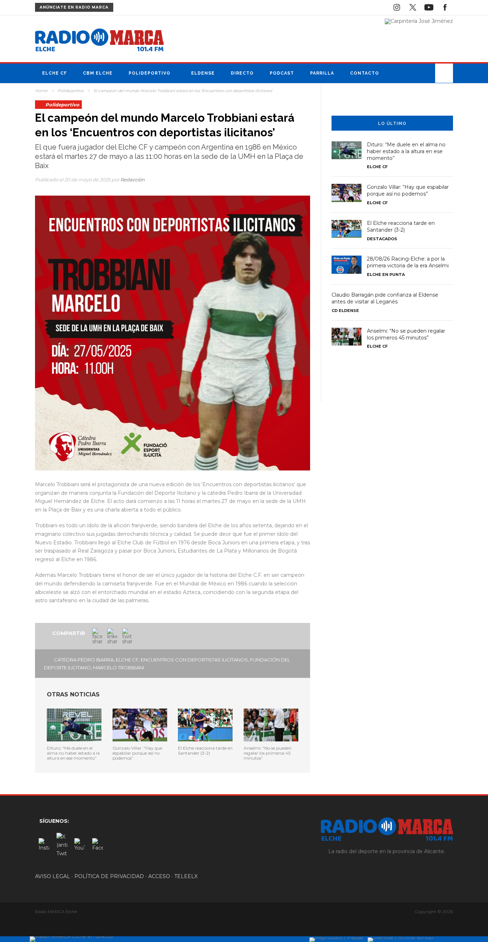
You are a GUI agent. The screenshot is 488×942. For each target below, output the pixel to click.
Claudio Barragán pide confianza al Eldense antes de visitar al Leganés (385, 298)
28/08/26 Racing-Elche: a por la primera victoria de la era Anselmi (408, 262)
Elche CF (54, 73)
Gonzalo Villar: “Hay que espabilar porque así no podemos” (137, 753)
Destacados (382, 238)
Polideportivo (149, 73)
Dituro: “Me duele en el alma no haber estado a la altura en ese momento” (73, 753)
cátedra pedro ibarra (84, 660)
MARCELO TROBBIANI (118, 667)
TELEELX (186, 876)
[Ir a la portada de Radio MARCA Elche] (99, 41)
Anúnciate (74, 7)
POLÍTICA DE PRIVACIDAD (109, 876)
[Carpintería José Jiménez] (419, 21)
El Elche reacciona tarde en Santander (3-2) (205, 750)
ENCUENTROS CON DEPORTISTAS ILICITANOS (194, 660)
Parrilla (322, 73)
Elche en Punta (386, 274)
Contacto (364, 73)
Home (41, 90)
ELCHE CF (127, 660)
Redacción (132, 179)
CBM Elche (98, 73)
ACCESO (159, 876)
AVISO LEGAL (52, 876)
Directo (242, 73)
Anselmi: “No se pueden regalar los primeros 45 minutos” (268, 753)
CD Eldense (345, 310)
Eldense (203, 73)
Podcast (282, 73)
